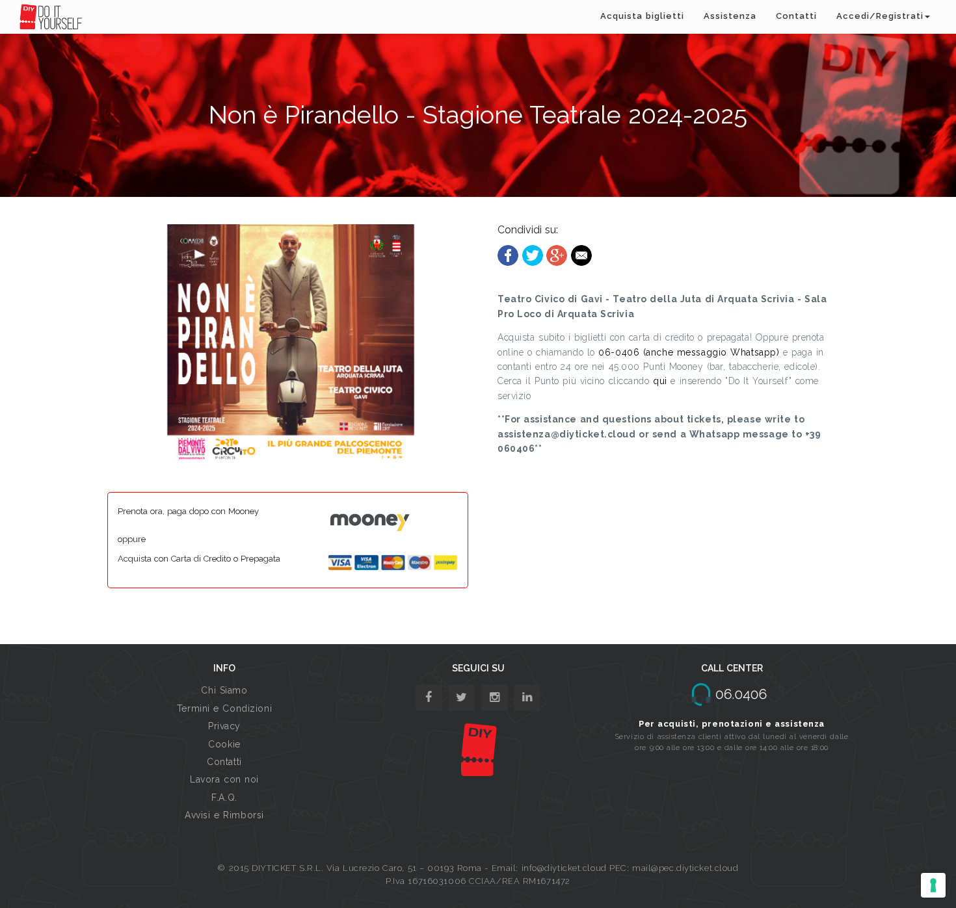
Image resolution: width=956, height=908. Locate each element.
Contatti (796, 16)
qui (660, 381)
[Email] (581, 255)
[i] (527, 697)
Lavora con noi (224, 779)
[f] (429, 697)
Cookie (224, 744)
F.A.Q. (224, 797)
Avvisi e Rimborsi (224, 815)
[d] (494, 697)
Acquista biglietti (642, 16)
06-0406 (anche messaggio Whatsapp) (688, 352)
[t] (461, 697)
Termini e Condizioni (224, 708)
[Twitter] (532, 255)
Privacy (224, 726)
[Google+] (556, 255)
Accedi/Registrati (879, 16)
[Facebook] (508, 255)
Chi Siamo (224, 690)
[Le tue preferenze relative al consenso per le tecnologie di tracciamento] (933, 885)
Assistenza (730, 16)
